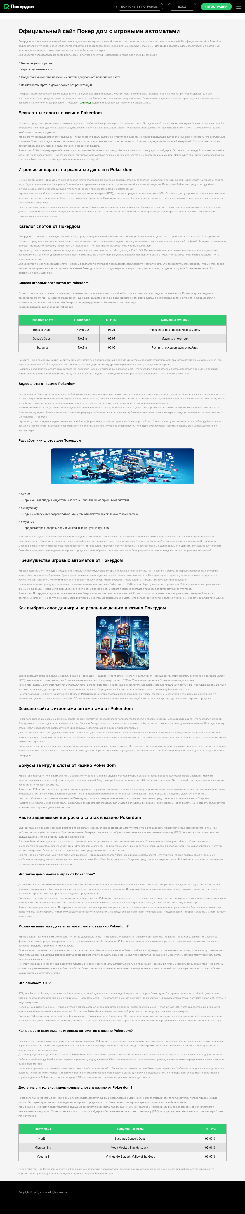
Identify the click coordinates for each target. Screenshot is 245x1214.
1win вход (85, 102)
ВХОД (182, 6)
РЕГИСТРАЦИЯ (216, 6)
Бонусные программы (140, 6)
